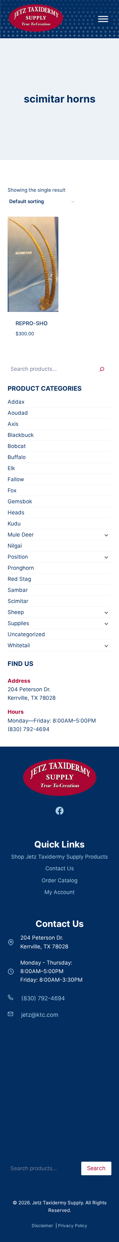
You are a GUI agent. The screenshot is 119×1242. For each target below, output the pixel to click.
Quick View (33, 348)
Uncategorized (26, 634)
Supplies (18, 623)
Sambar (18, 590)
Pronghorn (21, 568)
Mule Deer (21, 534)
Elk (11, 468)
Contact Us (59, 868)
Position (18, 557)
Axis (13, 424)
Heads (16, 512)
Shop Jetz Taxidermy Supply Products (59, 857)
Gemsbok (20, 501)
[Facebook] (59, 811)
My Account (59, 892)
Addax (16, 402)
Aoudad (18, 413)
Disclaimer (43, 1225)
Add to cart (33, 325)
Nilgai (15, 546)
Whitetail (19, 645)
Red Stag (19, 579)
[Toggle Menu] (103, 19)
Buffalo (17, 457)
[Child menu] (105, 535)
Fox (12, 490)
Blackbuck (21, 435)
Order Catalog (59, 880)
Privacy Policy (72, 1225)
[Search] (101, 369)
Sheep (16, 612)
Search (16, 1157)
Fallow (16, 479)
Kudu (14, 523)
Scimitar (18, 601)
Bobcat (17, 446)
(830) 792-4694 (29, 729)
